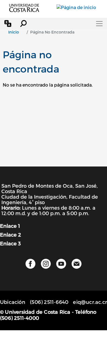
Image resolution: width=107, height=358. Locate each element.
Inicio (13, 32)
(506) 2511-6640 (49, 302)
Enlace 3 (10, 243)
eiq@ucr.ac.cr (90, 302)
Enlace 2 (10, 234)
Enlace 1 (10, 226)
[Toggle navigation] (99, 23)
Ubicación (12, 302)
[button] (8, 23)
